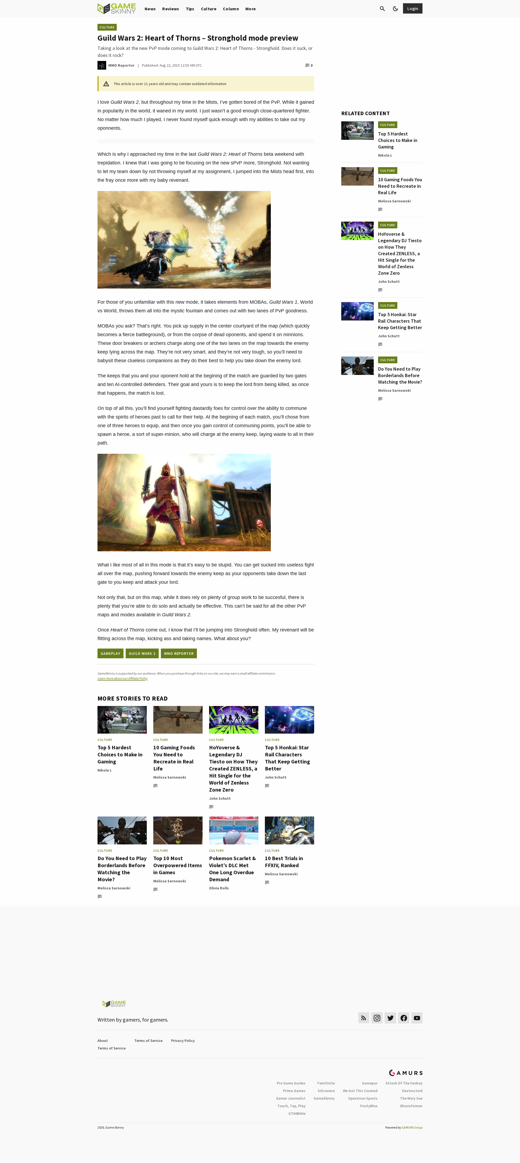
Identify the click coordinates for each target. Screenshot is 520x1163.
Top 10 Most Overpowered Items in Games (177, 865)
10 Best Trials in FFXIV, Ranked (284, 862)
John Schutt (220, 798)
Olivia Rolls (219, 888)
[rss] (363, 1017)
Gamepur (370, 1083)
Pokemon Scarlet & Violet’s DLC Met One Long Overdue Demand (232, 869)
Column (231, 8)
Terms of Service (148, 1040)
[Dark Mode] (395, 8)
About (103, 1040)
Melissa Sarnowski (169, 777)
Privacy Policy (183, 1040)
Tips (190, 8)
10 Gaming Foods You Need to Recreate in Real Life (174, 758)
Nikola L (105, 770)
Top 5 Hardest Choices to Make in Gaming (120, 754)
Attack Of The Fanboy (404, 1083)
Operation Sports (363, 1098)
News (150, 8)
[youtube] (417, 1017)
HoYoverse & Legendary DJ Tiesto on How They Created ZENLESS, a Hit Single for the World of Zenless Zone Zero (233, 768)
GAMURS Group (412, 1127)
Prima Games (294, 1090)
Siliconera (326, 1090)
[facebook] (403, 1017)
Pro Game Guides (291, 1083)
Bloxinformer (411, 1105)
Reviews (170, 8)
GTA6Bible (297, 1113)
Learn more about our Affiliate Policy (123, 678)
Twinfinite (326, 1083)
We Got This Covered (360, 1090)
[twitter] (390, 1017)
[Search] (382, 8)
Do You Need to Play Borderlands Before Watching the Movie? (122, 869)
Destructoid (412, 1090)
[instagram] (376, 1017)
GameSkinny (324, 1098)
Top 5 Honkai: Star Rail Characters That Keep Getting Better (287, 758)
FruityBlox (369, 1105)
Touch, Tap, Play (291, 1105)
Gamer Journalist (291, 1098)
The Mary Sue (411, 1098)
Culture (208, 8)
